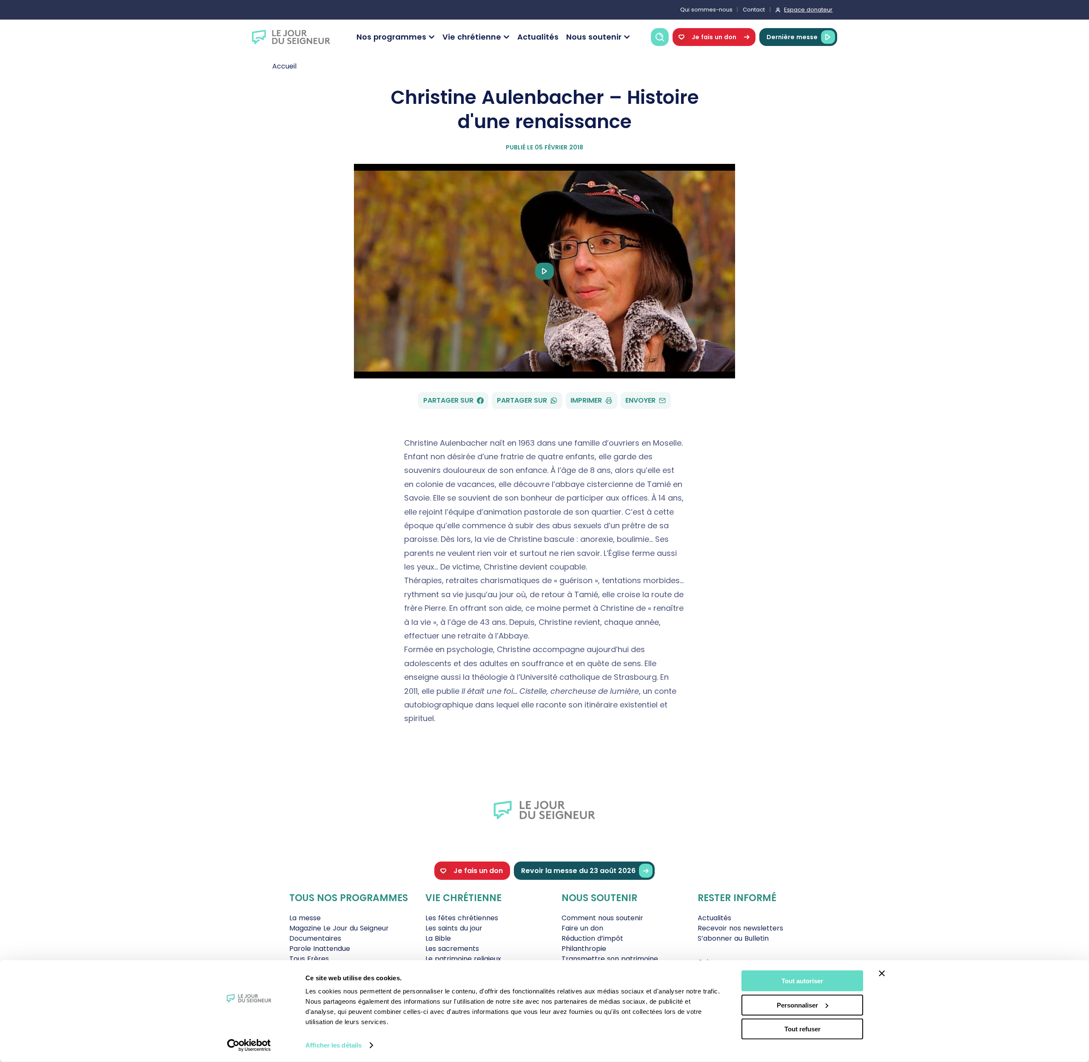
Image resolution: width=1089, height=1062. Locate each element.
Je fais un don (714, 37)
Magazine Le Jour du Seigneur (339, 928)
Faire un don (582, 928)
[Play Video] (544, 271)
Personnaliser (797, 1004)
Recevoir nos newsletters (740, 928)
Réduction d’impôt (592, 938)
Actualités (538, 36)
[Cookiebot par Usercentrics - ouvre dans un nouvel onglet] (249, 1045)
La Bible (438, 938)
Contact (754, 10)
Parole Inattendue (319, 948)
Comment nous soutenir (602, 918)
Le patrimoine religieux (463, 959)
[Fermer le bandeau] (882, 973)
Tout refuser (802, 1029)
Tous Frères (309, 959)
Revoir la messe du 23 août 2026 (578, 871)
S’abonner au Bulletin (733, 938)
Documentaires (315, 938)
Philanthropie (584, 948)
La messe (305, 918)
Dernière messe (792, 37)
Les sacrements (452, 948)
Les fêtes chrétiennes (461, 918)
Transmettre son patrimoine (610, 959)
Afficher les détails (333, 1045)
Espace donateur (808, 10)
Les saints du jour (453, 928)
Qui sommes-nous (706, 10)
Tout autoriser (802, 981)
